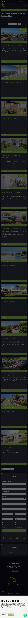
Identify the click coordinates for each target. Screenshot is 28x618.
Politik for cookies (11, 607)
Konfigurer (3, 610)
